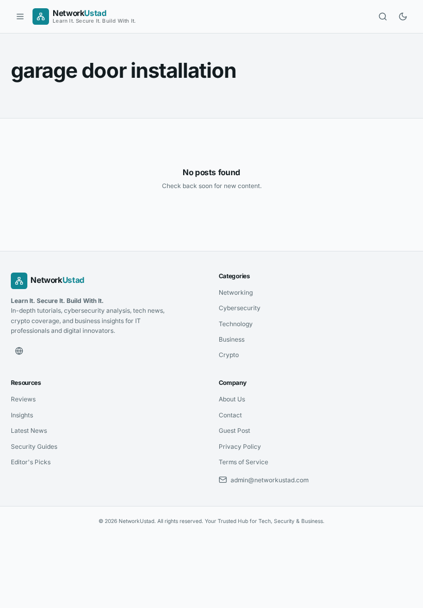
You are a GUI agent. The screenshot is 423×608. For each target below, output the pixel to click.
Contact (230, 415)
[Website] (19, 351)
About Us (232, 399)
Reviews (23, 399)
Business (232, 339)
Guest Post (234, 430)
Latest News (29, 430)
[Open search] (382, 16)
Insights (22, 415)
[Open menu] (20, 16)
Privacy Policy (240, 446)
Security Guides (34, 446)
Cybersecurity (240, 308)
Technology (236, 324)
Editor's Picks (31, 462)
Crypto (229, 355)
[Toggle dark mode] (403, 16)
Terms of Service (243, 462)
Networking (236, 292)
